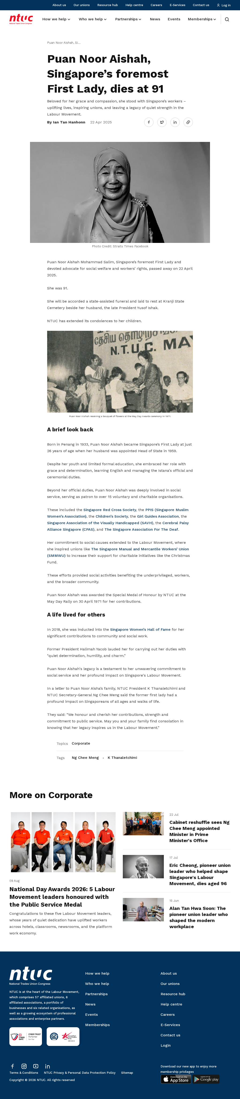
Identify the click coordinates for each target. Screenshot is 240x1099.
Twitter (164, 122)
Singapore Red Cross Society (109, 510)
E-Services (177, 5)
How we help (97, 973)
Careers (156, 5)
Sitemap (127, 1072)
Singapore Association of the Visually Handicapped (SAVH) (100, 523)
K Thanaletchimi (122, 757)
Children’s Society (112, 516)
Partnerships (96, 994)
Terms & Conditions (23, 1072)
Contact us (201, 5)
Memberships (97, 1025)
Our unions (82, 5)
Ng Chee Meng (85, 757)
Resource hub (107, 5)
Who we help (97, 983)
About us (59, 5)
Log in (226, 5)
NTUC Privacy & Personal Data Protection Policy (80, 1072)
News (90, 1004)
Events (91, 1014)
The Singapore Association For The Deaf (141, 529)
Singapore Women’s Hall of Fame (140, 629)
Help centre (134, 5)
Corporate (81, 743)
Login (166, 1045)
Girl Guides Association (158, 516)
